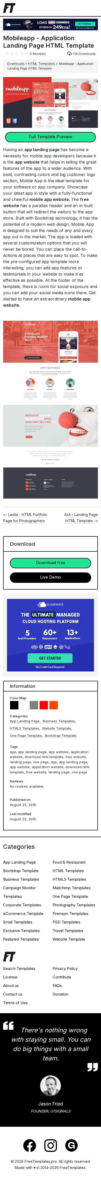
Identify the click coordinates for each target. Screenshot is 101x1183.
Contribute (62, 977)
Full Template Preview (50, 136)
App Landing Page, (25, 721)
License (10, 977)
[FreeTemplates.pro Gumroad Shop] (71, 1145)
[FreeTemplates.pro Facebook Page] (29, 1145)
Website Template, (57, 728)
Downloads (16, 64)
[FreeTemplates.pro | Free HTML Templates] (9, 7)
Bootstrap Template (61, 735)
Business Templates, (59, 721)
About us (11, 985)
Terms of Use (15, 1002)
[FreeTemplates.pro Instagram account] (50, 1145)
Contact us (13, 994)
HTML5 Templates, (25, 728)
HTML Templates (41, 64)
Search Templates (19, 968)
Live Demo (50, 577)
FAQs (57, 985)
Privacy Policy (65, 968)
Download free (50, 562)
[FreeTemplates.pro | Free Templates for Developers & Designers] (50, 958)
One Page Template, (26, 735)
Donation (60, 994)
